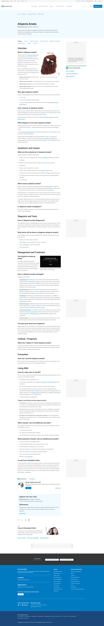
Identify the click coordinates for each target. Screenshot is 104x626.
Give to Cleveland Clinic (58, 579)
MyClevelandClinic (34, 606)
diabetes (53, 102)
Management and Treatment (55, 41)
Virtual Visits (56, 591)
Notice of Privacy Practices (72, 616)
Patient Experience (74, 579)
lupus (56, 102)
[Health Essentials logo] (31, 479)
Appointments (98, 6)
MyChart (39, 606)
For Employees (73, 587)
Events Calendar (56, 575)
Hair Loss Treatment (70, 71)
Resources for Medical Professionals (77, 589)
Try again (50, 264)
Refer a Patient (56, 585)
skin (20, 60)
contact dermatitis (33, 311)
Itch (20, 165)
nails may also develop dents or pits (28, 132)
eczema (50, 313)
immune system (48, 186)
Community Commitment (75, 583)
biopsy (26, 244)
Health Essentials (39, 604)
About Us (72, 573)
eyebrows (45, 157)
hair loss (26, 57)
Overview (26, 41)
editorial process (39, 501)
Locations (72, 575)
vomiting (43, 307)
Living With (35, 43)
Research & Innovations (75, 581)
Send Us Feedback (21, 616)
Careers (72, 585)
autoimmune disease (32, 55)
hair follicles (42, 170)
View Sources (22, 513)
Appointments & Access (58, 571)
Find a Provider (34, 6)
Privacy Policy (65, 616)
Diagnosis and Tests (44, 41)
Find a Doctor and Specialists (72, 73)
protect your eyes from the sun (49, 382)
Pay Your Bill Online (57, 581)
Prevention (29, 43)
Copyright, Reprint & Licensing (49, 616)
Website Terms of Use (58, 616)
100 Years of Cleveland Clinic (76, 571)
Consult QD (33, 604)
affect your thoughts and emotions (47, 138)
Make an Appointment (70, 76)
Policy (76, 61)
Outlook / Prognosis (21, 43)
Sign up (28, 488)
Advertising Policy (34, 616)
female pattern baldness (48, 117)
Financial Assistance (57, 577)
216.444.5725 (37, 560)
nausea (36, 307)
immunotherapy (27, 310)
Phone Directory (56, 587)
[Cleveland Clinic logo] (22, 479)
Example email (58, 488)
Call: (20, 622)
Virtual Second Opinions (58, 589)
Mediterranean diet (36, 392)
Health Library (30, 501)
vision (34, 287)
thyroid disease (22, 104)
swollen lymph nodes (34, 313)
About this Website (27, 616)
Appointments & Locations (52, 559)
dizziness (32, 307)
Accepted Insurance (57, 573)
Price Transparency (57, 583)
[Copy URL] (50, 262)
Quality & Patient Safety (75, 577)
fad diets (53, 390)
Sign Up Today (21, 594)
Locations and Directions (43, 6)
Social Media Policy (41, 616)
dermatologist (29, 456)
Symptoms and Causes (34, 41)
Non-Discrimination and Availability (23, 618)
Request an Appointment (66, 559)
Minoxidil (21, 289)
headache (33, 293)
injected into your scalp (33, 281)
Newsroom (45, 604)
